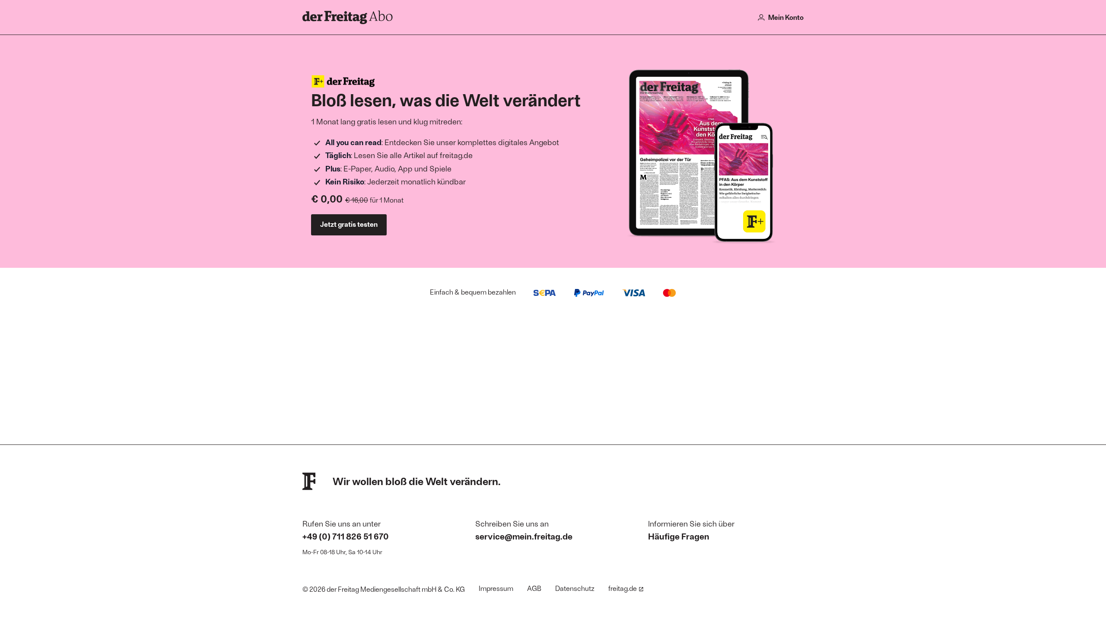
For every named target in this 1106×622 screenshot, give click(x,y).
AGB (534, 588)
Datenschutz (574, 588)
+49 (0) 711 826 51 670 (345, 536)
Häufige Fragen (678, 536)
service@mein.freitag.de (523, 536)
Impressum (496, 588)
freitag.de (622, 588)
